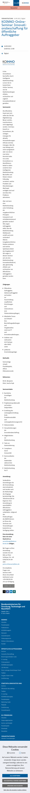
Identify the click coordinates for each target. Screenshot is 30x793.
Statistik (23, 753)
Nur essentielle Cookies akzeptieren (15, 780)
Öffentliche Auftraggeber (11, 649)
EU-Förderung (6, 715)
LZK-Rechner (4, 667)
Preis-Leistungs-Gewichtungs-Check (11, 670)
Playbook (3, 705)
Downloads (4, 728)
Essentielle (12, 753)
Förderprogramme (6, 638)
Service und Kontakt (6, 723)
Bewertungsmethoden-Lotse (9, 657)
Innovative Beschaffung (7, 654)
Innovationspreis (5, 636)
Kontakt (3, 644)
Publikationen (5, 627)
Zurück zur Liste (9, 586)
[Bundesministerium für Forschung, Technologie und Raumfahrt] (6, 3)
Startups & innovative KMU (11, 683)
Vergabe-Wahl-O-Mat (7, 675)
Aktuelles (3, 622)
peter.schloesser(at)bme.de (11, 564)
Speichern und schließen (15, 786)
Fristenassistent (5, 662)
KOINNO (4, 620)
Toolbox (3, 673)
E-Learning (4, 659)
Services (3, 651)
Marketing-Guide (5, 702)
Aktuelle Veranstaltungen (8, 738)
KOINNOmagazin (6, 630)
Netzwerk (4, 633)
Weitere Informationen (7, 641)
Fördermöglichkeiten (7, 720)
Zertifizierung (5, 678)
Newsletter (4, 731)
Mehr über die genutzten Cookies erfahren (15, 790)
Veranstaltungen (8, 736)
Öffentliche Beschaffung (7, 688)
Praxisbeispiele (5, 625)
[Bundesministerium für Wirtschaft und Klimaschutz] (25, 3)
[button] (4, 591)
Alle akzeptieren (15, 776)
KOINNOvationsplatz (7, 665)
